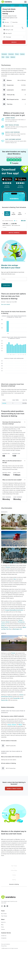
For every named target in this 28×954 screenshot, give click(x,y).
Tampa (20, 620)
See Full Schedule (14, 232)
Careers (3, 929)
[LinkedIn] (7, 906)
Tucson (3, 622)
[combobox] (14, 26)
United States (14, 870)
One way (7, 22)
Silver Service (4, 627)
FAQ (3, 57)
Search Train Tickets (14, 788)
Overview (11, 54)
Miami (20, 724)
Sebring (14, 879)
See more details (5, 304)
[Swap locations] (22, 28)
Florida (13, 653)
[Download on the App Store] (7, 179)
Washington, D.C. (17, 629)
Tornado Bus (16, 698)
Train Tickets (14, 865)
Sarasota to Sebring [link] (14, 884)
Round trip (15, 22)
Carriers (22, 54)
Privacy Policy (4, 945)
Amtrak (4, 403)
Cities (7, 57)
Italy (15, 579)
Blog (2, 924)
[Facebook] (4, 906)
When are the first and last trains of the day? (11, 461)
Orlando (8, 567)
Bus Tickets (4, 913)
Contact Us (3, 935)
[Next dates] (25, 213)
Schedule (4, 54)
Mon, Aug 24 (8, 33)
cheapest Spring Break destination (14, 610)
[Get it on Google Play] (20, 179)
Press (2, 927)
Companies (3, 938)
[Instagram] (2, 906)
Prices (17, 54)
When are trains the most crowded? (12, 479)
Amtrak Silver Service (6, 696)
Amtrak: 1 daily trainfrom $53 (9, 302)
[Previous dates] (2, 213)
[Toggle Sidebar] (25, 2)
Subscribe (6, 285)
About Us (3, 922)
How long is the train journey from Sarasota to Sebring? (11, 422)
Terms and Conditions (5, 944)
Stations (13, 57)
